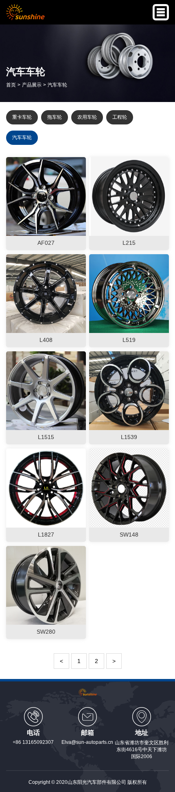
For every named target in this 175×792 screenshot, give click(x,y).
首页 (11, 84)
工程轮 (119, 117)
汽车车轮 (57, 84)
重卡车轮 (22, 117)
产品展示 (32, 84)
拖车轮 (54, 117)
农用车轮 (87, 117)
